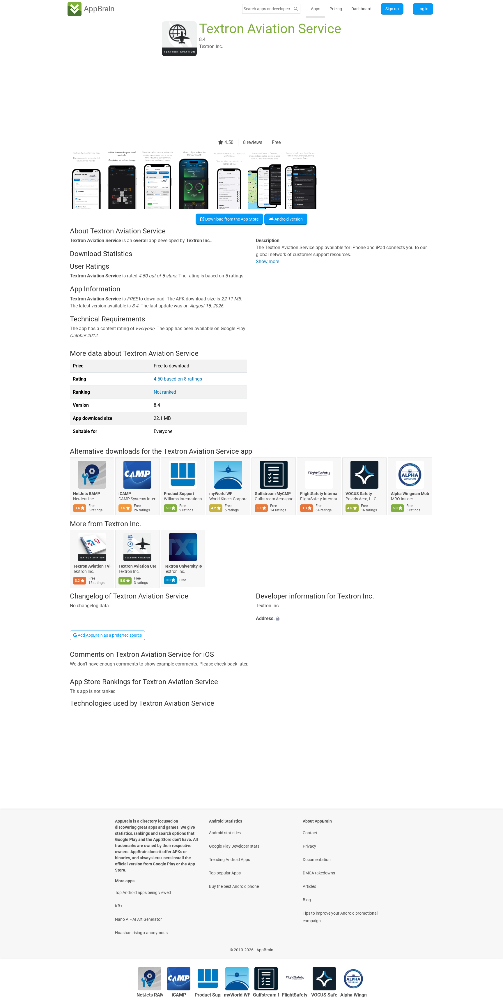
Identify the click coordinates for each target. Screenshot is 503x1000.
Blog (307, 899)
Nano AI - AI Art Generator (138, 919)
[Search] (295, 8)
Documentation (317, 859)
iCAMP (124, 494)
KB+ (119, 906)
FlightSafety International (319, 494)
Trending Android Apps (229, 859)
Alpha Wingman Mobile (410, 494)
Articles (309, 886)
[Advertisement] (244, 98)
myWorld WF (220, 494)
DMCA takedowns (319, 873)
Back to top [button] (488, 947)
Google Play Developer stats (234, 846)
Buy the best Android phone (234, 886)
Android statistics (225, 832)
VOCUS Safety (359, 494)
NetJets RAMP (86, 494)
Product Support (179, 494)
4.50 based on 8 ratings (178, 379)
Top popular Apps (225, 873)
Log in (422, 8)
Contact (310, 832)
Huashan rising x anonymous (141, 932)
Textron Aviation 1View (92, 566)
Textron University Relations (183, 566)
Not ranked (165, 392)
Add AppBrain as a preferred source (109, 635)
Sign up (392, 8)
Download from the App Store (231, 219)
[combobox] (266, 8)
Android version (288, 219)
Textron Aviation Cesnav (137, 566)
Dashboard (361, 8)
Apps (315, 8)
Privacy (309, 846)
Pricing (336, 8)
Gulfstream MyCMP (273, 494)
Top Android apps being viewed (143, 892)
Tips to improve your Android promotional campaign (340, 917)
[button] (344, 618)
